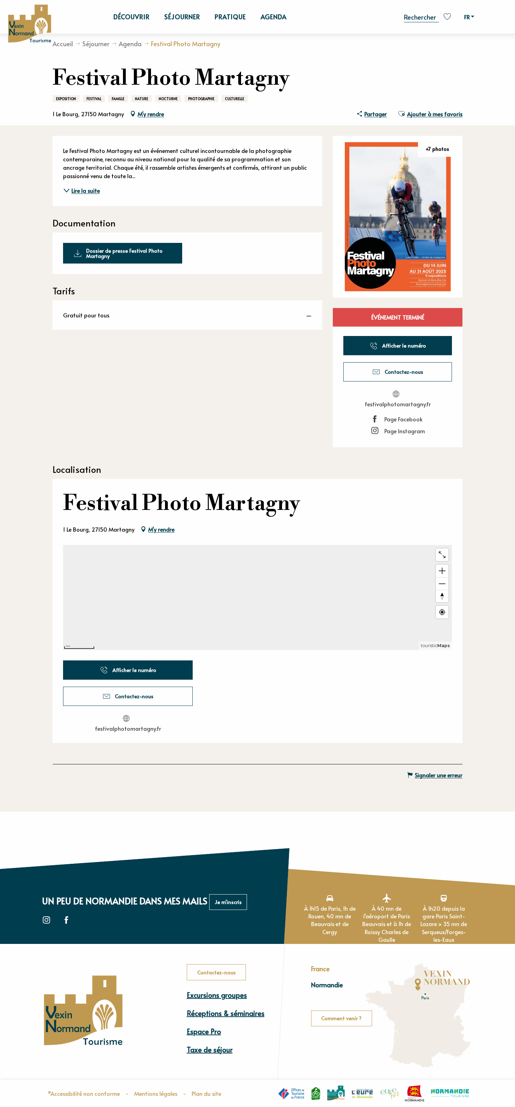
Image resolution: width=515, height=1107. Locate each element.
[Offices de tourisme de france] (291, 1093)
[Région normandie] (414, 1093)
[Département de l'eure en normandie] (362, 1093)
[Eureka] (389, 1093)
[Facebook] (66, 920)
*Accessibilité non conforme (84, 1093)
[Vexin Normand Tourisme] (29, 24)
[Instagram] (46, 920)
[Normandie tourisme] (450, 1093)
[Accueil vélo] (316, 1093)
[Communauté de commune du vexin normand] (336, 1093)
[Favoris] (448, 16)
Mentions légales (155, 1093)
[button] (421, 16)
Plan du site (206, 1093)
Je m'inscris (228, 901)
